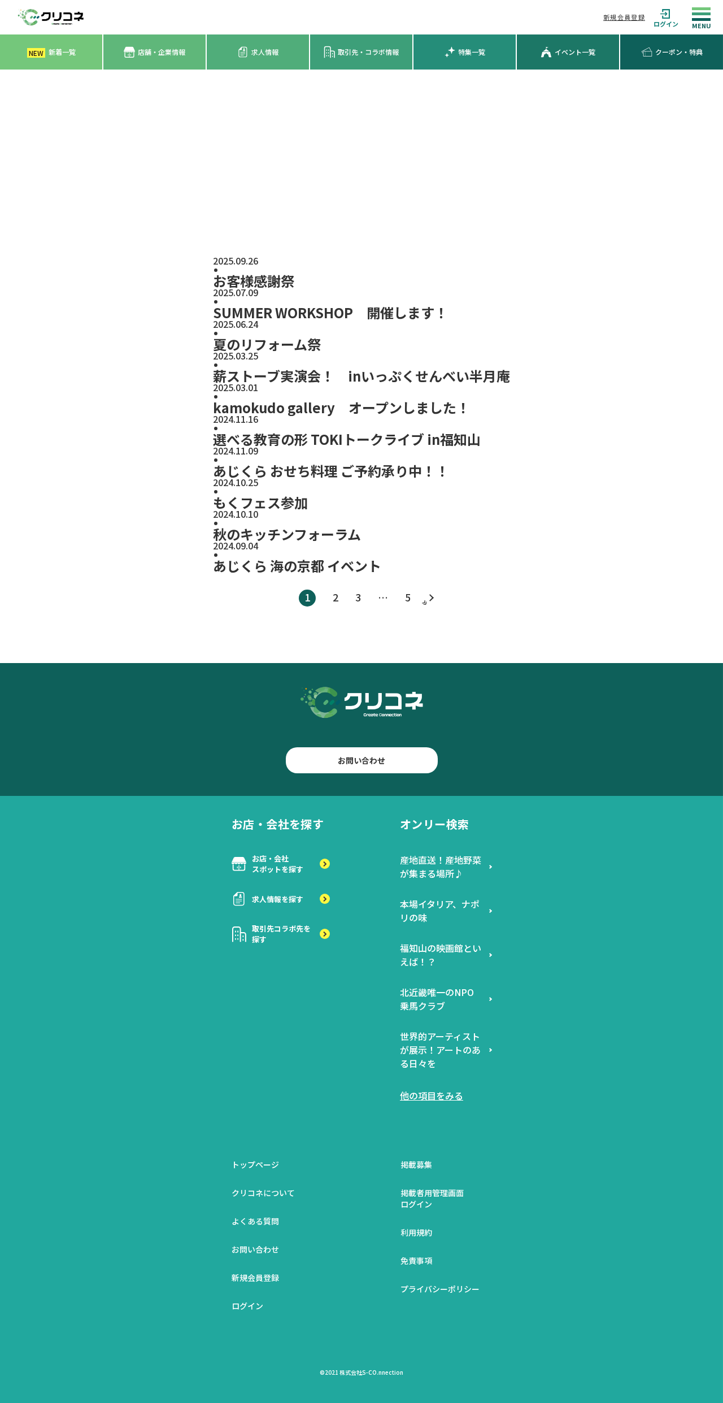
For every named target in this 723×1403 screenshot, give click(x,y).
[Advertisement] (361, 154)
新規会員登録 (624, 16)
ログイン (666, 23)
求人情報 (264, 52)
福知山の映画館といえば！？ (440, 954)
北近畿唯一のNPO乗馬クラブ (437, 998)
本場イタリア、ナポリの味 (440, 910)
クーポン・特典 (679, 52)
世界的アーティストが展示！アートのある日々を (440, 1049)
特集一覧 (471, 52)
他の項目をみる (431, 1095)
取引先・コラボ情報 (368, 52)
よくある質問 (255, 1221)
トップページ (255, 1164)
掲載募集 (416, 1164)
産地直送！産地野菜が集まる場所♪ (440, 866)
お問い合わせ (361, 760)
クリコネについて (263, 1192)
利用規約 (416, 1232)
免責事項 (416, 1260)
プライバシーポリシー (440, 1288)
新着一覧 (52, 52)
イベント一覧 (575, 52)
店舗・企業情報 (161, 52)
